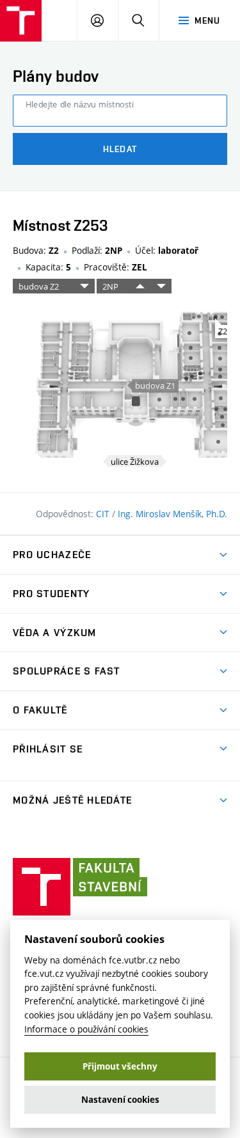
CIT (104, 514)
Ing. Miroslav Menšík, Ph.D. (172, 514)
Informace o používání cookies (86, 1029)
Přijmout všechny (120, 1066)
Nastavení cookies (120, 1099)
